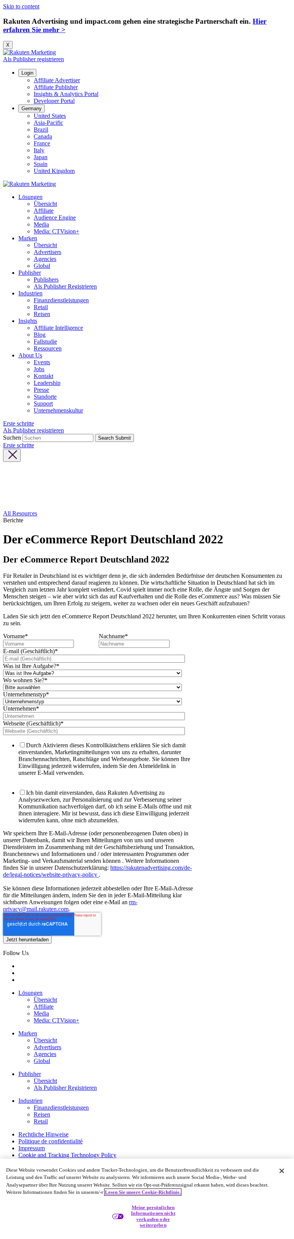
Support (43, 403)
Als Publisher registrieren (33, 59)
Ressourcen (48, 348)
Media (41, 224)
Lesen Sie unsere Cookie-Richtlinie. (143, 1192)
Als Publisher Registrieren (65, 286)
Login (27, 73)
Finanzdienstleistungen (61, 300)
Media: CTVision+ (56, 231)
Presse (41, 389)
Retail (41, 307)
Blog (40, 334)
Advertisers (47, 252)
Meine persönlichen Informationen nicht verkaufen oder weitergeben (153, 1216)
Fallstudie (45, 341)
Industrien (30, 293)
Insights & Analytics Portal (66, 94)
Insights (27, 321)
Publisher (29, 272)
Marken (27, 238)
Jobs (39, 369)
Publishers (46, 279)
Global (42, 265)
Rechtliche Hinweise (43, 1134)
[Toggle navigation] (12, 455)
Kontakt (43, 376)
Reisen (42, 314)
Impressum (31, 1148)
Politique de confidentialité (50, 1141)
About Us (30, 355)
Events (42, 362)
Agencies (45, 259)
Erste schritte (18, 423)
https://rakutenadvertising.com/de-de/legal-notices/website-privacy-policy (97, 871)
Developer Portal (54, 101)
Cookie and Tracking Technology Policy (67, 1155)
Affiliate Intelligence (58, 327)
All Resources (20, 513)
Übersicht (45, 204)
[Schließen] (281, 1170)
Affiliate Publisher (56, 87)
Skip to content (21, 6)
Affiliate (44, 210)
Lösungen (30, 197)
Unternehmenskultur (58, 410)
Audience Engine (55, 217)
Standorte (45, 396)
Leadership (47, 383)
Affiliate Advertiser (57, 80)
